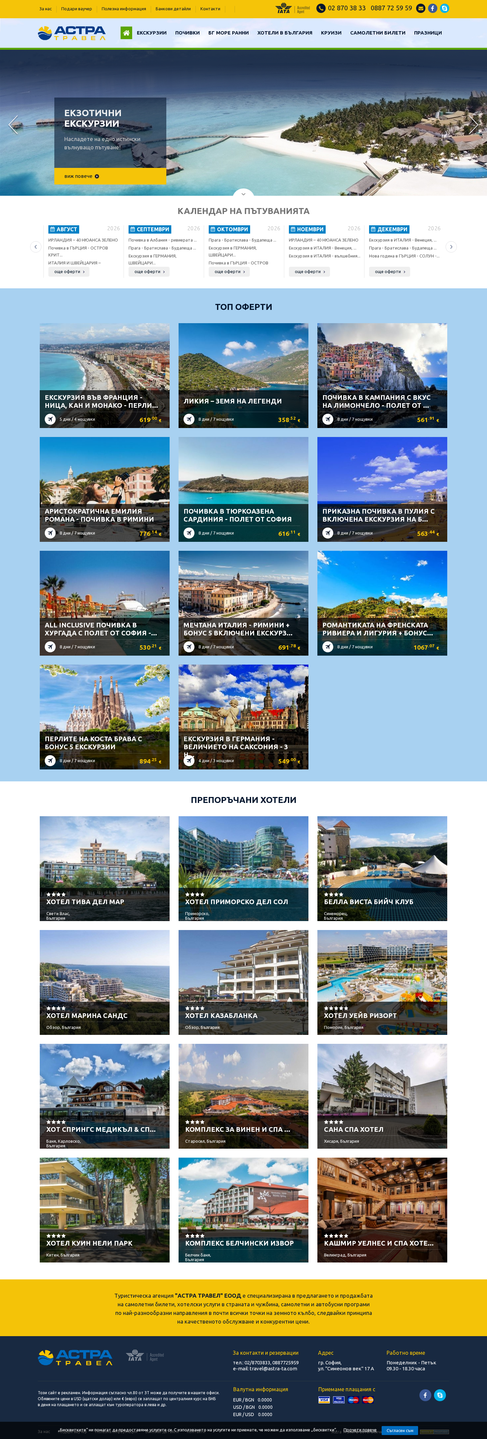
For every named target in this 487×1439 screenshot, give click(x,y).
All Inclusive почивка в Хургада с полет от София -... (101, 629)
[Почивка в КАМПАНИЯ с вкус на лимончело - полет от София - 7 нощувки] (382, 368)
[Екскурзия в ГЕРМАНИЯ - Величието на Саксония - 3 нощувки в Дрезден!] (243, 710)
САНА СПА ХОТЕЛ (354, 1129)
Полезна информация (124, 8)
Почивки (187, 33)
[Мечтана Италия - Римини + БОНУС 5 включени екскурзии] (243, 596)
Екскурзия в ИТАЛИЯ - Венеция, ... (322, 248)
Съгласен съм (400, 1430)
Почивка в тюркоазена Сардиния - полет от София (238, 515)
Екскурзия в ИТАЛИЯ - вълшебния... (324, 255)
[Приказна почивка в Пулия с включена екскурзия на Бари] (382, 482)
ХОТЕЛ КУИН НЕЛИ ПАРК (89, 1243)
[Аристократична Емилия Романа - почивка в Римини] (104, 482)
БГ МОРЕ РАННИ (228, 33)
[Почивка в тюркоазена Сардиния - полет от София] (243, 482)
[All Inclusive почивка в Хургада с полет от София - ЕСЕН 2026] (104, 596)
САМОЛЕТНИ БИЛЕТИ (378, 33)
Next (473, 125)
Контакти (210, 8)
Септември (152, 229)
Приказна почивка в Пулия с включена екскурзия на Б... (378, 515)
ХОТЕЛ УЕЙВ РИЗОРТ (360, 1015)
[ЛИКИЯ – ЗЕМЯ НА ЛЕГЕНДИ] (243, 368)
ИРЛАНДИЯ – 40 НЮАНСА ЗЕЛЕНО (83, 240)
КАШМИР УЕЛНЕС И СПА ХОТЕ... (379, 1243)
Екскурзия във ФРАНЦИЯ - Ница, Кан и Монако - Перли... (101, 401)
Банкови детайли (173, 8)
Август (66, 229)
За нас (45, 8)
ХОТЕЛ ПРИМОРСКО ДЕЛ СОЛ (236, 901)
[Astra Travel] (72, 38)
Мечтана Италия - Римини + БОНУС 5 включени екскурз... (238, 629)
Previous (13, 125)
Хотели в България (284, 33)
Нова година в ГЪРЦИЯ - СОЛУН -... (404, 255)
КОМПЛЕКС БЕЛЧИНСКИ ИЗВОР (239, 1243)
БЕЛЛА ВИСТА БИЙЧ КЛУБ (368, 901)
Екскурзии (152, 33)
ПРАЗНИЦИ (428, 33)
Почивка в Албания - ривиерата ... (163, 240)
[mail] (420, 11)
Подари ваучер (76, 8)
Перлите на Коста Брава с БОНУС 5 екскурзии (93, 743)
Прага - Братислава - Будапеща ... (162, 248)
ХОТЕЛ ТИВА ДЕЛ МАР (85, 901)
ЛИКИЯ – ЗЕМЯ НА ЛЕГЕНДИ (233, 401)
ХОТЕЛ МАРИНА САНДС (87, 1015)
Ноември (310, 229)
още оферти (67, 271)
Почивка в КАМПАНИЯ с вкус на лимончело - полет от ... (376, 401)
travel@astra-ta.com (273, 1368)
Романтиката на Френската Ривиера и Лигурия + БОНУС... (377, 629)
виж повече (78, 176)
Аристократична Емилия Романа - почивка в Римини (99, 515)
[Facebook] (432, 11)
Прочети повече (360, 1429)
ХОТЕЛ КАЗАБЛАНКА (221, 1015)
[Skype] (444, 11)
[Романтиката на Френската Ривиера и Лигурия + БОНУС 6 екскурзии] (382, 596)
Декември (391, 229)
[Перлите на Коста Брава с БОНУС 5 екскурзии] (104, 710)
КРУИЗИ (331, 33)
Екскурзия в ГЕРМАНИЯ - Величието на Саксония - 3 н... (236, 746)
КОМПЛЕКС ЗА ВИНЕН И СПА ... (237, 1129)
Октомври (232, 229)
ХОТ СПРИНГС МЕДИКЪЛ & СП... (101, 1129)
